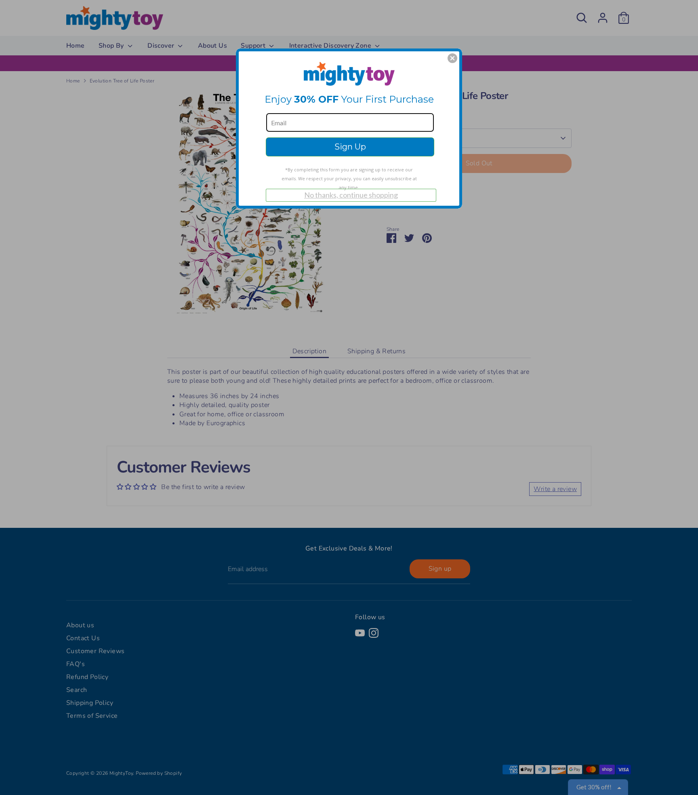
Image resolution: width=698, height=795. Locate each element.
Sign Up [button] (350, 147)
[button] (452, 58)
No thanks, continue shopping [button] (351, 194)
